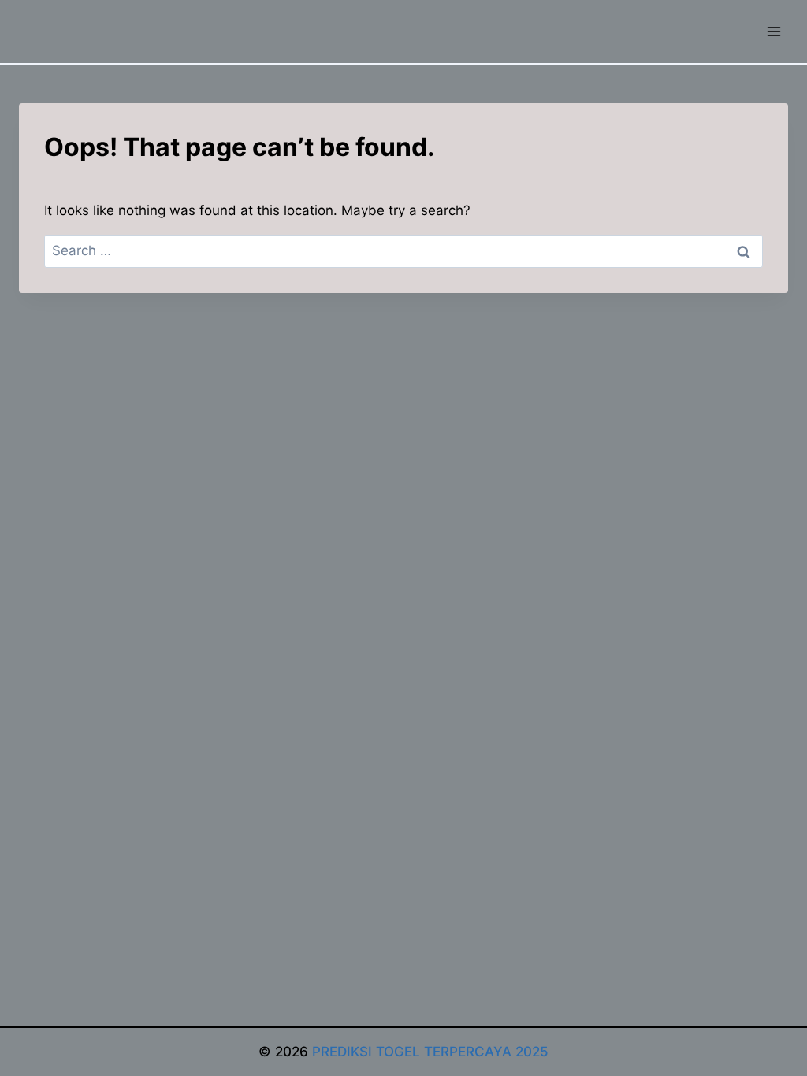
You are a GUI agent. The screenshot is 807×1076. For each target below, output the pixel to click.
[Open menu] (773, 31)
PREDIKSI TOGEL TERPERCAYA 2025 (430, 1051)
